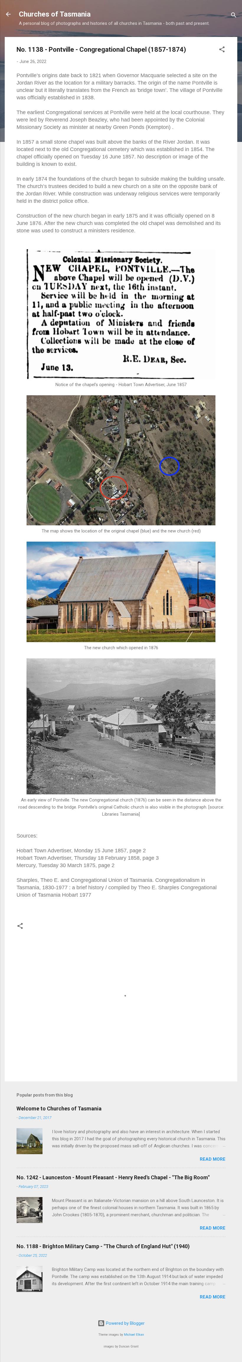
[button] (221, 50)
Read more (212, 1159)
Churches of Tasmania (55, 14)
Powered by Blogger (125, 1323)
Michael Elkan (134, 1335)
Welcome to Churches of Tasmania (59, 1108)
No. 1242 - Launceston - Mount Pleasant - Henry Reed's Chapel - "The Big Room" (113, 1177)
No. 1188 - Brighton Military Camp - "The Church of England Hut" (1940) (103, 1246)
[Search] (233, 16)
